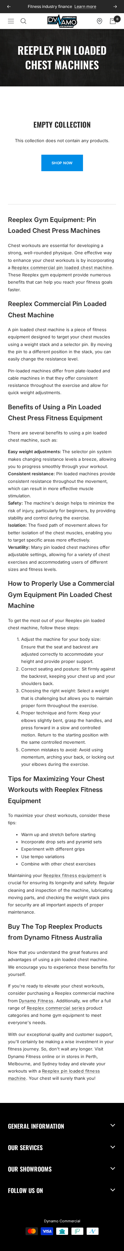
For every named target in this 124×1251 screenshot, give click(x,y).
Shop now (62, 163)
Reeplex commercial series (56, 1008)
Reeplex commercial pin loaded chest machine (62, 267)
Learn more (85, 6)
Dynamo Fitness (36, 1000)
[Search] (23, 21)
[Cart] (112, 21)
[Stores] (99, 21)
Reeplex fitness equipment (72, 875)
